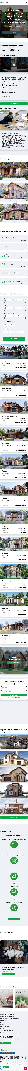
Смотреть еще (14, 817)
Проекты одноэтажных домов (7, 1014)
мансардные (20, 332)
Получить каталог (14, 695)
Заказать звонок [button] (6, 1042)
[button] (23, 2)
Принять (5, 1067)
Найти (14, 338)
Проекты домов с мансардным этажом (9, 1018)
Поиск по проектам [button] (5, 1026)
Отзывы (2, 1024)
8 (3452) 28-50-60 (20, 2)
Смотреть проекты (14, 662)
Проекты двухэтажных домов (7, 1016)
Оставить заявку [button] (14, 919)
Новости (2, 1028)
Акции (1, 1022)
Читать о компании (14, 103)
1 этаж (5, 332)
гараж (5, 324)
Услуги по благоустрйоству (6, 1030)
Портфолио (3, 1020)
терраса (12, 324)
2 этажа (12, 332)
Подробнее (14, 32)
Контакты (2, 1032)
